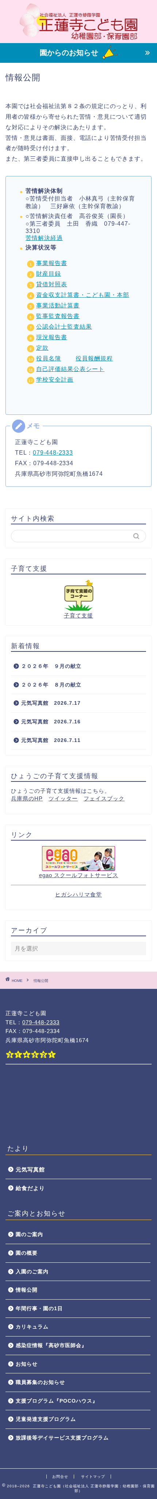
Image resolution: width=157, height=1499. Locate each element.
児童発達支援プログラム (46, 1419)
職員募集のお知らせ (40, 1382)
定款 (42, 348)
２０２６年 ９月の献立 (51, 666)
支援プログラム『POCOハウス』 (57, 1401)
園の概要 (27, 1253)
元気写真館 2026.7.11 (51, 740)
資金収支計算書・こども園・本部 (82, 295)
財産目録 (48, 274)
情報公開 (27, 1290)
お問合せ (60, 1477)
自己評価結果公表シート (70, 369)
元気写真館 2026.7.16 (53, 721)
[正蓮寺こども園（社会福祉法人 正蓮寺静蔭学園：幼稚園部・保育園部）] (79, 37)
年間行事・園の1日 (39, 1308)
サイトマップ (93, 1477)
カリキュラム (32, 1327)
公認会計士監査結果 (64, 327)
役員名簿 (48, 358)
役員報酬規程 (94, 358)
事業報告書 (51, 263)
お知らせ (27, 1364)
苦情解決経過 (44, 238)
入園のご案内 (32, 1271)
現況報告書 (51, 337)
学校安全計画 (54, 379)
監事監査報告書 (58, 316)
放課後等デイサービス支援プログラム (62, 1438)
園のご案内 (29, 1234)
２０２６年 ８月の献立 (51, 685)
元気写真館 (30, 1169)
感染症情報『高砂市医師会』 (51, 1345)
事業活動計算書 (58, 305)
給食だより (30, 1188)
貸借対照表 (51, 284)
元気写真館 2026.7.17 (51, 703)
